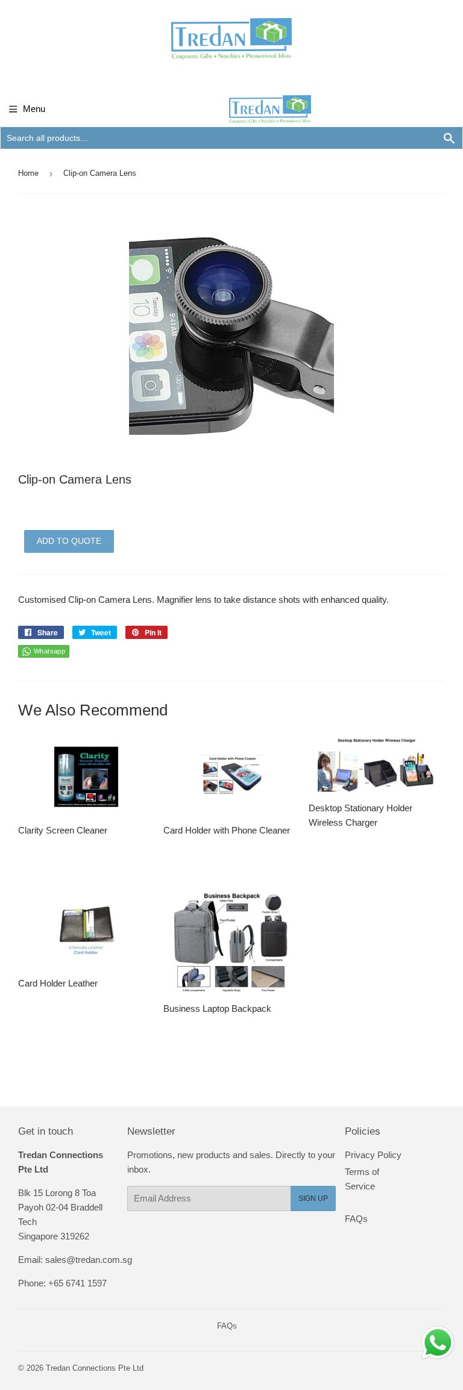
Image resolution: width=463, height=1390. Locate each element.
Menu (34, 109)
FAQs (356, 1219)
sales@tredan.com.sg (88, 1259)
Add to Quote (69, 541)
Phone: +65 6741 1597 (62, 1283)
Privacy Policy (373, 1155)
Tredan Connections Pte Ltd (94, 1368)
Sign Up (313, 1198)
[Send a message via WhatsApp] (438, 1343)
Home (28, 173)
